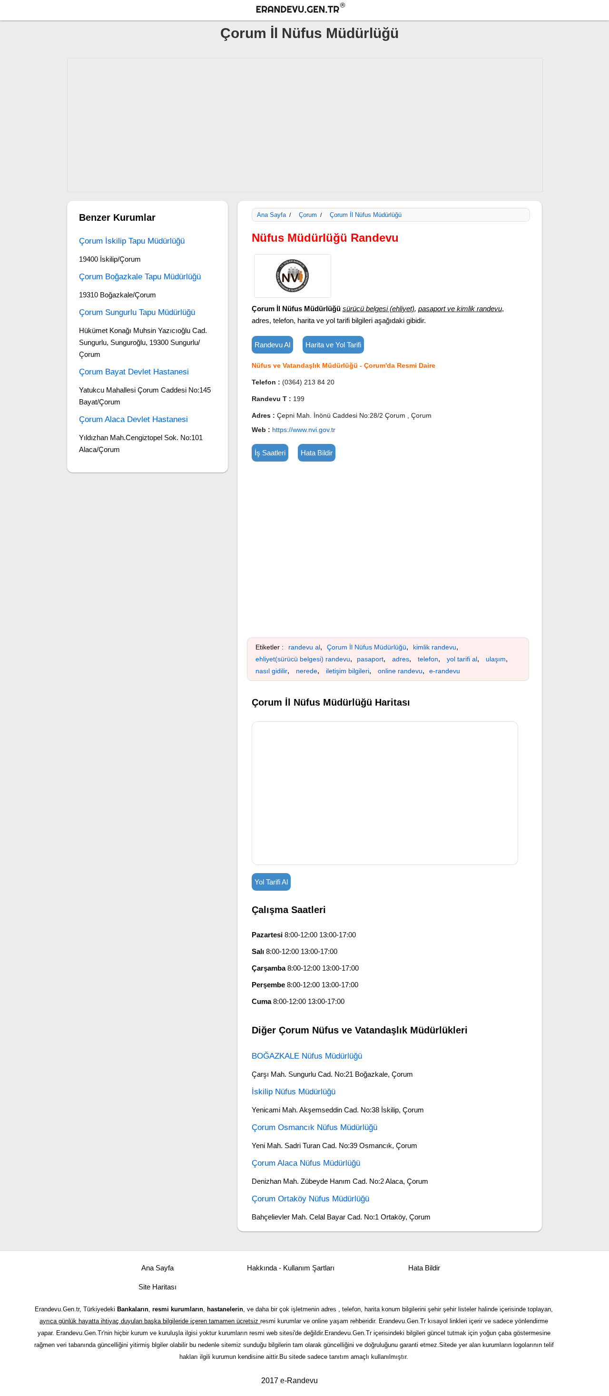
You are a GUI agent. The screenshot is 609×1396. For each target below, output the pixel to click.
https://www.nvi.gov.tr (303, 429)
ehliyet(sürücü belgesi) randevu (302, 659)
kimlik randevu (434, 647)
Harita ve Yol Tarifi (333, 345)
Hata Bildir (317, 453)
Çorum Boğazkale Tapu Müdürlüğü (140, 276)
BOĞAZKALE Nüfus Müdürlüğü (307, 1056)
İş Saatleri (270, 453)
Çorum (308, 214)
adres (400, 659)
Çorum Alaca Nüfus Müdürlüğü (306, 1163)
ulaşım (496, 659)
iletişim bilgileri (347, 671)
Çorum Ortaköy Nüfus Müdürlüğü (310, 1198)
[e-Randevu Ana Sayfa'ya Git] (309, 9)
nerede (306, 671)
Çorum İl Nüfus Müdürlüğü (309, 33)
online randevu (400, 671)
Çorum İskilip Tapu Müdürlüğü (132, 241)
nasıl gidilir (271, 671)
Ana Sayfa (271, 214)
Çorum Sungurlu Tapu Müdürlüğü (137, 312)
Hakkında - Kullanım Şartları (290, 1268)
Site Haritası (157, 1287)
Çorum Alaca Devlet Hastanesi (133, 419)
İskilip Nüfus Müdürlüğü (293, 1091)
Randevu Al (272, 345)
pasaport (370, 659)
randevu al (304, 647)
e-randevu (444, 671)
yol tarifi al (462, 659)
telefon (428, 659)
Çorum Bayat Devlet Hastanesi (134, 371)
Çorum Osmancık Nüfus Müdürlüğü (314, 1127)
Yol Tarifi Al (271, 882)
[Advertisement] (305, 125)
